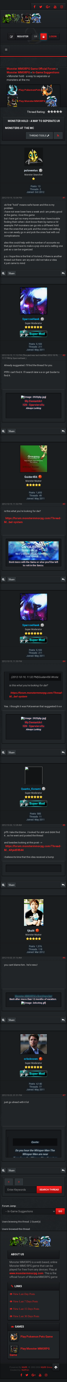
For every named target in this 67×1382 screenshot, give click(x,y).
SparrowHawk (19, 358)
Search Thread (49, 1189)
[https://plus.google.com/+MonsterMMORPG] (48, 6)
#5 (64, 825)
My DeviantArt (33, 401)
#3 (64, 504)
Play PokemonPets (29, 90)
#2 (64, 355)
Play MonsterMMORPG (32, 101)
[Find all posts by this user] (3, 273)
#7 (64, 1095)
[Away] (40, 476)
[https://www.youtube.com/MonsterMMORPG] (55, 6)
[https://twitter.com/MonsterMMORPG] (40, 6)
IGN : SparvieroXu (33, 404)
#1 (64, 198)
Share (12, 273)
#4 (64, 661)
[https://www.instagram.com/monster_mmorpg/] (62, 6)
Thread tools (38, 135)
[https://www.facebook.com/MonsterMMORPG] (34, 6)
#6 (64, 958)
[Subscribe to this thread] (58, 136)
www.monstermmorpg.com (26, 1273)
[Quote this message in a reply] (63, 273)
